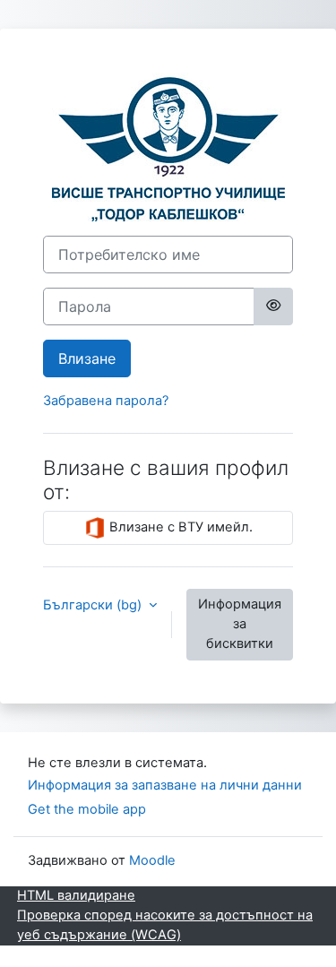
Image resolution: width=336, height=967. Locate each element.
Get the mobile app (87, 809)
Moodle (152, 860)
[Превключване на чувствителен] (273, 306)
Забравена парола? (105, 401)
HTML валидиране (76, 895)
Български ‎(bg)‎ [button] (94, 605)
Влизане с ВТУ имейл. (179, 527)
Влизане (87, 358)
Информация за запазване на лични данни (165, 785)
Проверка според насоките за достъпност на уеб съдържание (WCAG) (165, 925)
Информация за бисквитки (239, 624)
